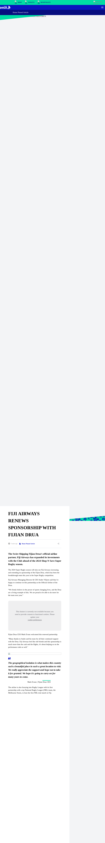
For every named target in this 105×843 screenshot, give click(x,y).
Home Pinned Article (20, 12)
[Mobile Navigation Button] (102, 7)
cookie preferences (35, 620)
